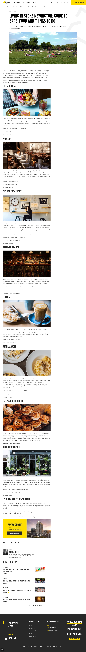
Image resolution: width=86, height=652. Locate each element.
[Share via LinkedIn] (12, 542)
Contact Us (32, 628)
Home (4, 6)
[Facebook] (10, 638)
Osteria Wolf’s (20, 378)
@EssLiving (32, 517)
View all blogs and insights (36, 605)
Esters (20, 329)
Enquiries (66, 2)
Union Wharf (52, 625)
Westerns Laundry (20, 172)
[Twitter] (15, 638)
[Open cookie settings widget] (2, 649)
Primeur (37, 171)
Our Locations (17, 2)
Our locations (32, 625)
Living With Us (32, 636)
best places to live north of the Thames (14, 513)
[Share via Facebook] (9, 542)
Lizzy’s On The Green (39, 433)
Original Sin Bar (21, 279)
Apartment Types (33, 631)
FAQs (61, 2)
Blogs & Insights (54, 2)
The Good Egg (6, 120)
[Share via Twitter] (15, 542)
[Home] (6, 2)
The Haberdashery (37, 223)
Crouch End (43, 234)
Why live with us (26, 2)
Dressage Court (53, 630)
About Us (35, 2)
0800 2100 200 (74, 634)
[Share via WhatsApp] (18, 542)
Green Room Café (33, 479)
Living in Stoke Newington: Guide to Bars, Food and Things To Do (30, 6)
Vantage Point (52, 627)
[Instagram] (6, 638)
